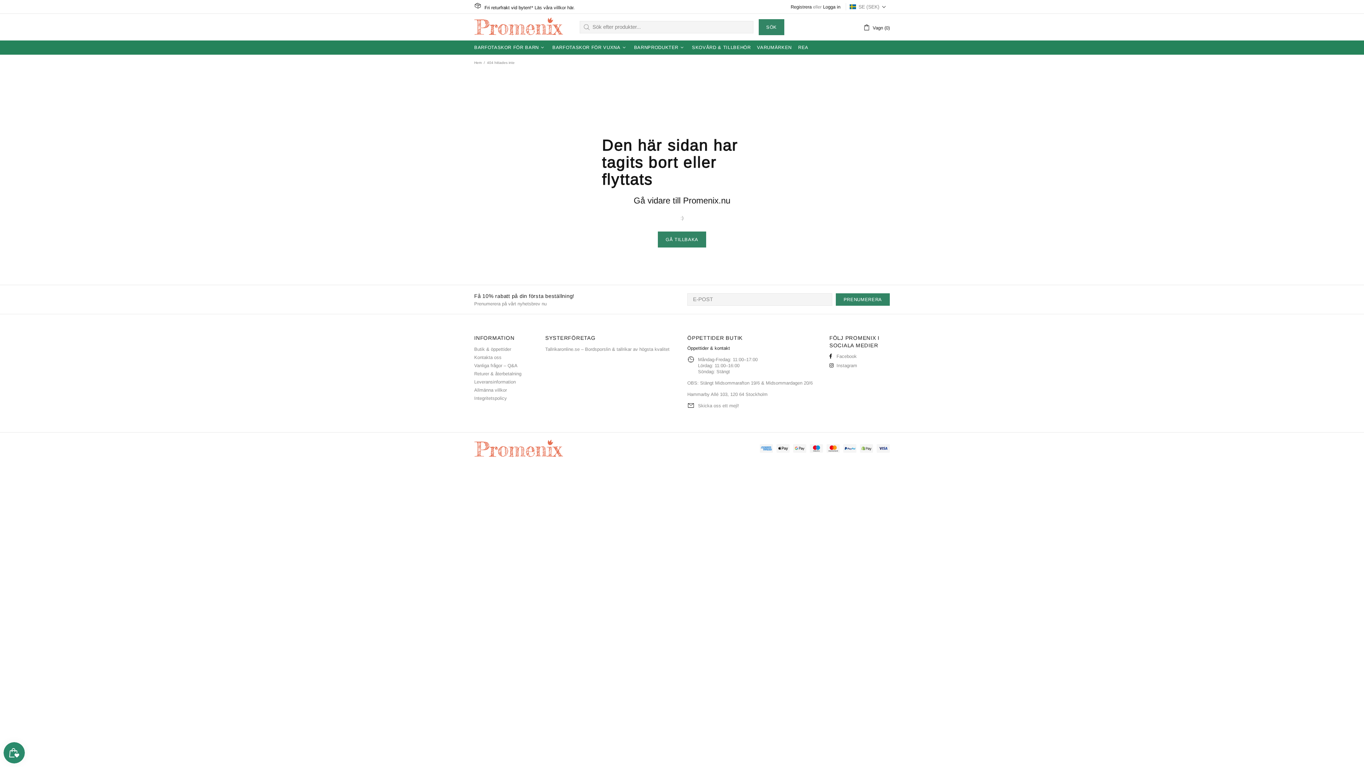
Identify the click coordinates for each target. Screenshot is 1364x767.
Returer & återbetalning (497, 373)
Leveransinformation (495, 382)
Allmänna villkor (490, 390)
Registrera (801, 7)
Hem (478, 63)
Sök (771, 27)
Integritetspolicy (490, 398)
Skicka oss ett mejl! (718, 405)
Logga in (831, 7)
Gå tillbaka (682, 239)
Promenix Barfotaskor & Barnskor (518, 27)
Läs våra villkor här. (555, 7)
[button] (868, 7)
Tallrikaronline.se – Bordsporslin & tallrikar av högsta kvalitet (607, 349)
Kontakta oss (488, 357)
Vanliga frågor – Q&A (496, 365)
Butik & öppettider (492, 349)
